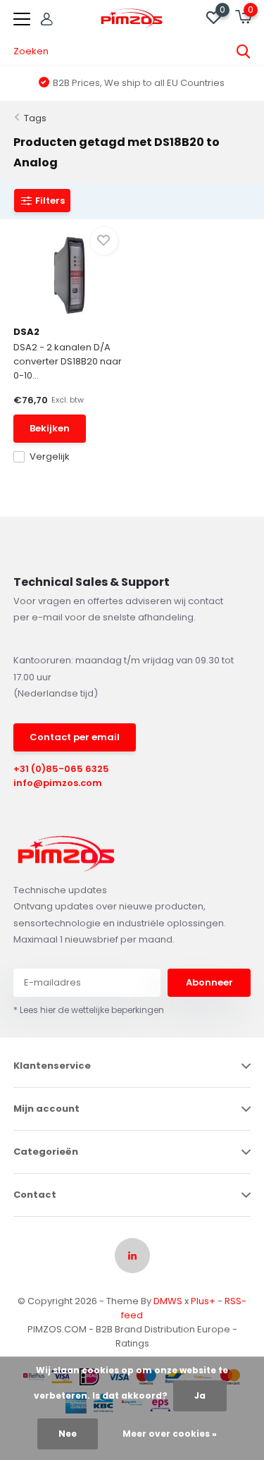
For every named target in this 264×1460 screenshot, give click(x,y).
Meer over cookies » (169, 1434)
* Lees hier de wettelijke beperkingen (88, 1010)
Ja (200, 1395)
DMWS (167, 1301)
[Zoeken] (244, 51)
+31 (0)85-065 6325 (61, 768)
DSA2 (26, 331)
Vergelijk (50, 456)
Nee (67, 1434)
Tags (35, 118)
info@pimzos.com (57, 783)
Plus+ (203, 1301)
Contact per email (75, 737)
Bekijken (50, 428)
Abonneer (209, 982)
